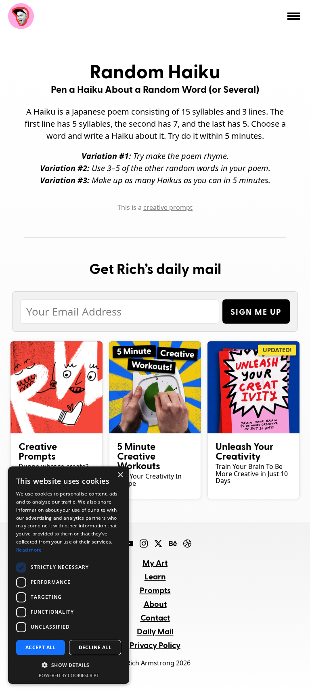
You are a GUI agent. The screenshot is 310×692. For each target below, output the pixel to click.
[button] (68, 665)
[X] (158, 543)
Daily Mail (155, 631)
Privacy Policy (155, 645)
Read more (29, 549)
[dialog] (68, 575)
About (155, 603)
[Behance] (173, 543)
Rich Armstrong (21, 16)
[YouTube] (129, 543)
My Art (155, 562)
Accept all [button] (40, 647)
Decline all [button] (95, 647)
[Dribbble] (187, 543)
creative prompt (168, 207)
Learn (155, 576)
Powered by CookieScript (69, 675)
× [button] (120, 475)
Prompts (155, 590)
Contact (155, 617)
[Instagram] (144, 543)
